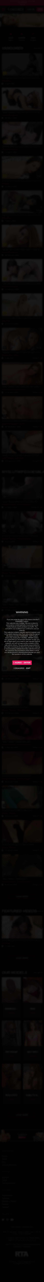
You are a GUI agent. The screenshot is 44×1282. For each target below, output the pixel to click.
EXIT (28, 668)
